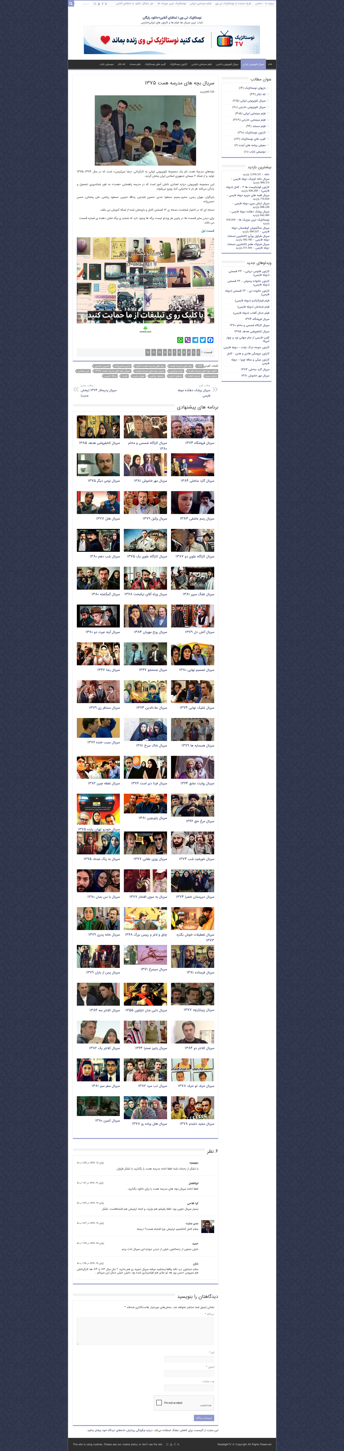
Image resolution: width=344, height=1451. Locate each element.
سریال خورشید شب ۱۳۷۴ (196, 859)
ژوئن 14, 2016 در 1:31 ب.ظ (90, 1183)
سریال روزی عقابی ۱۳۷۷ (150, 859)
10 (159, 352)
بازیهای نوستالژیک (255, 88)
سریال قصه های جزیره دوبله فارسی (249, 195)
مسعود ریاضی (157, 376)
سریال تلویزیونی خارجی (227, 64)
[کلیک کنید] (172, 40)
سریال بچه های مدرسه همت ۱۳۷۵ (112, 371)
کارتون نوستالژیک (178, 64)
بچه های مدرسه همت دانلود (150, 366)
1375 (200, 366)
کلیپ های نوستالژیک (155, 64)
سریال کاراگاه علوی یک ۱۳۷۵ (147, 557)
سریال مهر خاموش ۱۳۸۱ (150, 481)
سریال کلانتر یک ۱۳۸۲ (104, 1048)
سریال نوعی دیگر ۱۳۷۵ (104, 481)
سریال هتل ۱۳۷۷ (108, 519)
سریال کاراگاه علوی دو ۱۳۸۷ (195, 557)
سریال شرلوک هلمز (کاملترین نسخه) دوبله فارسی (248, 246)
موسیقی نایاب (106, 64)
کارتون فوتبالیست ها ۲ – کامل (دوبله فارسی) (247, 189)
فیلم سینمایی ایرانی (200, 3)
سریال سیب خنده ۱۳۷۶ (103, 743)
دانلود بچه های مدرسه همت (203, 371)
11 (153, 352)
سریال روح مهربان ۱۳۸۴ (150, 632)
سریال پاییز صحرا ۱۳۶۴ (151, 1048)
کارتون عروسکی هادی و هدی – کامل (248, 353)
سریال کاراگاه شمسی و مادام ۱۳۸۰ (249, 325)
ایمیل (210, 1367)
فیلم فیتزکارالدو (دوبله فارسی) (252, 300)
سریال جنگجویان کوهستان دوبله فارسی (250, 230)
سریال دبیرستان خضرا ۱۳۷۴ (195, 897)
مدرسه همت (194, 376)
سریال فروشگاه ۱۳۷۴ (199, 443)
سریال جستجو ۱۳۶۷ (153, 670)
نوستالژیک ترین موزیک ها (171, 3)
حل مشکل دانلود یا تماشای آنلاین (134, 3)
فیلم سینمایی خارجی (202, 64)
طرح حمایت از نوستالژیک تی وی (233, 3)
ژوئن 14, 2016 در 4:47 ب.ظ (90, 1223)
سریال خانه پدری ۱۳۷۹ (104, 935)
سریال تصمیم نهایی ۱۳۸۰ (196, 670)
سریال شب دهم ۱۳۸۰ (105, 557)
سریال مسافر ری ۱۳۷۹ (104, 708)
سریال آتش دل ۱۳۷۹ (199, 632)
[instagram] (95, 4)
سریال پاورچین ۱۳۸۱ (153, 818)
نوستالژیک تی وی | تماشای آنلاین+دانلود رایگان (172, 18)
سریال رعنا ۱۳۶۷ (108, 670)
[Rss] (106, 4)
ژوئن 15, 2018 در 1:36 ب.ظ (90, 1263)
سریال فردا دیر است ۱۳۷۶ (149, 784)
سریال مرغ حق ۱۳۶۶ (200, 821)
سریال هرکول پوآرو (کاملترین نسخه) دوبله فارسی (248, 238)
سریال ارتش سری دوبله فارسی (252, 203)
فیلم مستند (135, 64)
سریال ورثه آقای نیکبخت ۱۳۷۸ (145, 594)
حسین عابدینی (102, 366)
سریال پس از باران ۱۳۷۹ (103, 973)
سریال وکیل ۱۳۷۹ (155, 519)
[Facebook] (102, 4)
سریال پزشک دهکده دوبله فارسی (194, 391)
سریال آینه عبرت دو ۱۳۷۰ (103, 632)
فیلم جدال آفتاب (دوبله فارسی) (251, 313)
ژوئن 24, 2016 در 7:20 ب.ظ (90, 1243)
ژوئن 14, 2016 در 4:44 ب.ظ (90, 1203)
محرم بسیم (211, 376)
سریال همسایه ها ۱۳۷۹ (198, 746)
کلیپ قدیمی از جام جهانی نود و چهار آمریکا (247, 339)
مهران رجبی (138, 376)
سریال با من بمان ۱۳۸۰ (103, 897)
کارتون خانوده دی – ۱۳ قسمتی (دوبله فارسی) (247, 292)
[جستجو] (71, 4)
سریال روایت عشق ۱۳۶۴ (197, 784)
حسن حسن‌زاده (122, 366)
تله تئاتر (121, 64)
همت (124, 376)
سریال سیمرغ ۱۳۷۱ (154, 969)
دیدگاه (209, 1314)
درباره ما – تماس (264, 3)
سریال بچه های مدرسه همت (150, 371)
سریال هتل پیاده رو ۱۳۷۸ (149, 1124)
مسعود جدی (175, 376)
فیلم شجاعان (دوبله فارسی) (253, 306)
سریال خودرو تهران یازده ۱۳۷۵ (99, 829)
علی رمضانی (83, 371)
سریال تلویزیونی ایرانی (253, 64)
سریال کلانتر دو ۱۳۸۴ (199, 1048)
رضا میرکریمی (176, 371)
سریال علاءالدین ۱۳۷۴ (151, 708)
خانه (270, 64)
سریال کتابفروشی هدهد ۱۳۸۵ (99, 443)
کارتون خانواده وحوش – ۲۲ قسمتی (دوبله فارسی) (248, 283)
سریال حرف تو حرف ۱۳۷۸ (196, 1086)
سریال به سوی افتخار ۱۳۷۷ (148, 897)
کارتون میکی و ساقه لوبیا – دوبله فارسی (250, 361)
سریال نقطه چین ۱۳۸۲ (104, 784)
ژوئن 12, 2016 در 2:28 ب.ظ (90, 1163)
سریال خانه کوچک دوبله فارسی (251, 179)
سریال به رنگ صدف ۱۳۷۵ (102, 859)
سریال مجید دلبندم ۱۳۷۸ (197, 1124)
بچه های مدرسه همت (181, 366)
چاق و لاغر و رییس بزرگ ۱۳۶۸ (146, 935)
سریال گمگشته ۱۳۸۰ (106, 594)
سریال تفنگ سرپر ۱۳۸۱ (198, 594)
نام (211, 1352)
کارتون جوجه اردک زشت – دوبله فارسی (246, 347)
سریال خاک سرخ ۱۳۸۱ (151, 746)
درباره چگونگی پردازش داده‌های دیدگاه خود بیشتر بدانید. (119, 1430)
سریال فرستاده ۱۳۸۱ (200, 973)
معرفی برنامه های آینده (252, 145)
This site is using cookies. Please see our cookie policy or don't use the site (117, 1444)
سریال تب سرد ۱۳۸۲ (152, 1086)
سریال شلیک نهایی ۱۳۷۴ (197, 708)
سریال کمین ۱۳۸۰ (107, 1121)
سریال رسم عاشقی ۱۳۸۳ (197, 519)
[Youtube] (99, 4)
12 (148, 352)
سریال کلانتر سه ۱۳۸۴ (105, 1010)
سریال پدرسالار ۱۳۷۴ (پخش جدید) (98, 391)
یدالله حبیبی (110, 376)
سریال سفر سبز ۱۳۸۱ (106, 1086)
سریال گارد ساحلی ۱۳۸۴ (197, 481)
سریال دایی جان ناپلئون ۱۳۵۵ (146, 1010)
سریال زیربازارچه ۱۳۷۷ (199, 1010)
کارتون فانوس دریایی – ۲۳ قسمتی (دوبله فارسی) (249, 273)
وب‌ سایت (208, 1381)
